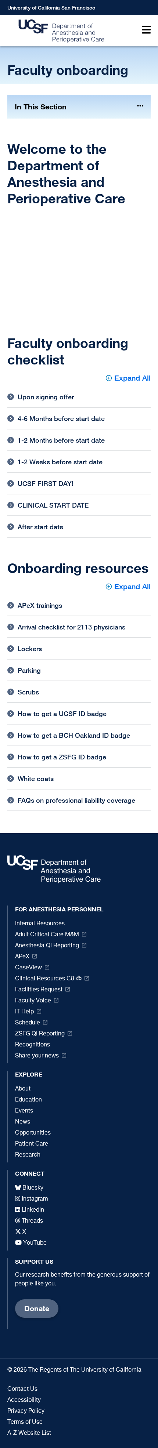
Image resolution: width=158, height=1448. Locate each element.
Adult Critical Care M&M (47, 935)
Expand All (132, 378)
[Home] (59, 30)
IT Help (24, 1012)
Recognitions (32, 1045)
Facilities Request (38, 990)
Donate (36, 1308)
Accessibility (24, 1400)
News (22, 1122)
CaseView (28, 968)
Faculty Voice (33, 1001)
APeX (22, 957)
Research (27, 1155)
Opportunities (33, 1133)
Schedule (27, 1023)
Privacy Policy (25, 1411)
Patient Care (31, 1144)
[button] (144, 30)
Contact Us (22, 1389)
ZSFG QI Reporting (40, 1034)
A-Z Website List (29, 1433)
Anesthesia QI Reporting (47, 946)
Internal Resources (40, 924)
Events (24, 1111)
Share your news (37, 1056)
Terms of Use (25, 1422)
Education (28, 1100)
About (22, 1089)
